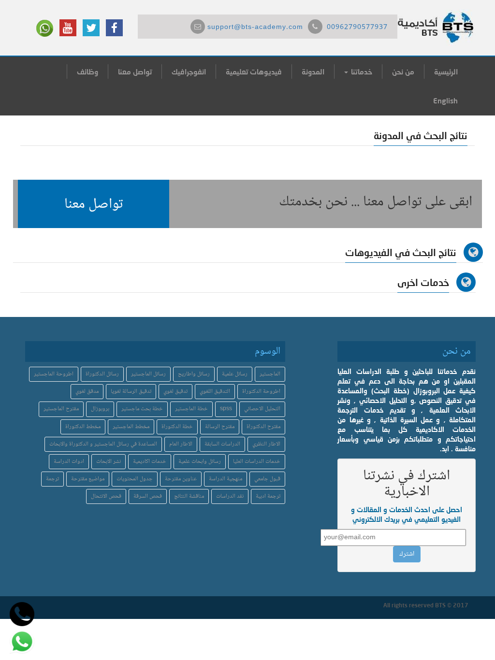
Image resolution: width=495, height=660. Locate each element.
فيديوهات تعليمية (254, 71)
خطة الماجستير (191, 409)
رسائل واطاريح (194, 374)
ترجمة (52, 479)
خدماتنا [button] (360, 71)
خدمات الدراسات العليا (256, 462)
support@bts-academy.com (255, 27)
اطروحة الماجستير (53, 374)
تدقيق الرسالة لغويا (131, 392)
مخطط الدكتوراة (83, 427)
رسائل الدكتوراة (102, 374)
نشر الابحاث (108, 462)
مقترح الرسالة (219, 427)
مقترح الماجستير (61, 409)
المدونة (313, 71)
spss (226, 409)
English (445, 100)
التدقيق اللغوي (215, 392)
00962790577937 (357, 27)
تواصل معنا (135, 71)
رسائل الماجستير (148, 374)
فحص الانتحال (106, 496)
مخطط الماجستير (131, 427)
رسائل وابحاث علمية (199, 462)
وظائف (87, 71)
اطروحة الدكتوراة (261, 392)
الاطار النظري (266, 444)
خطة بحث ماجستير (142, 409)
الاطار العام (180, 444)
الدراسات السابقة (222, 444)
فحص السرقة (147, 496)
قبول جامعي (267, 479)
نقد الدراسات (230, 496)
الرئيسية (446, 71)
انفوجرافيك (189, 71)
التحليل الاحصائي (262, 409)
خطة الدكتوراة (177, 427)
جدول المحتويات (134, 479)
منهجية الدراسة (225, 479)
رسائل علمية (235, 374)
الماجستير (270, 374)
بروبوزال (100, 409)
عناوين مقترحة (181, 479)
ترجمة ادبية (268, 496)
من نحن (403, 71)
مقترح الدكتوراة (263, 427)
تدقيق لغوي (175, 392)
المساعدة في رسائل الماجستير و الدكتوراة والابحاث (103, 444)
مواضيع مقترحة (87, 479)
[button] (94, 204)
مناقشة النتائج (189, 496)
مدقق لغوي (87, 392)
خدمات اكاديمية (149, 462)
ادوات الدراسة (69, 462)
